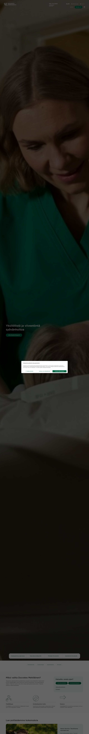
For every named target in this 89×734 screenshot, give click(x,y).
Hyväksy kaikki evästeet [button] (59, 371)
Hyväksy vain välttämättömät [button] (44, 371)
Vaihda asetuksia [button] (30, 371)
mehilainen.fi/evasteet (47, 367)
